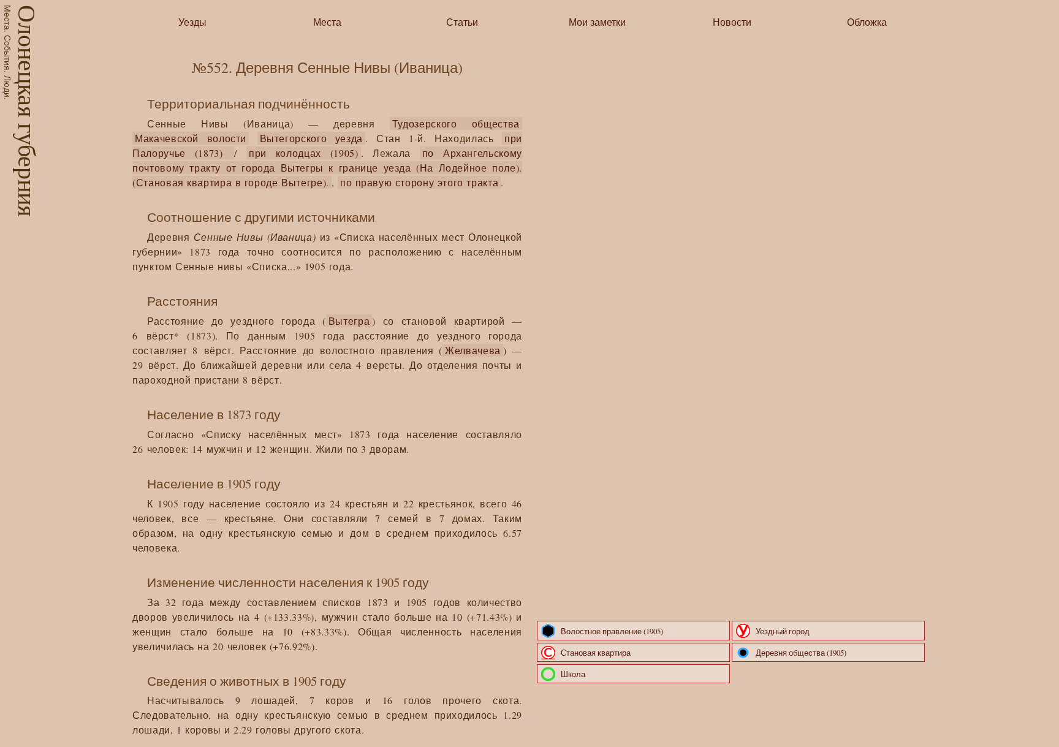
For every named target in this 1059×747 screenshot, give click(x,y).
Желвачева (473, 350)
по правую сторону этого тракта (419, 182)
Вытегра (349, 320)
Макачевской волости (190, 138)
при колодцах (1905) (304, 152)
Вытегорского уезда (311, 138)
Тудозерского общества (456, 123)
